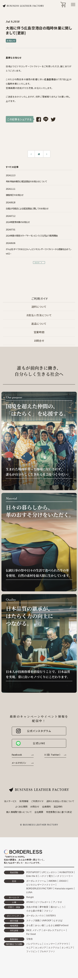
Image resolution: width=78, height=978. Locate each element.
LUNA (29, 892)
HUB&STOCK (66, 872)
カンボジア (40, 947)
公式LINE (39, 743)
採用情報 (23, 801)
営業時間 (39, 332)
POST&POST (33, 872)
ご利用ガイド (37, 801)
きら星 (29, 925)
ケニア (29, 947)
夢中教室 (44, 907)
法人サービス (10, 801)
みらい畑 (39, 925)
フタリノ (48, 911)
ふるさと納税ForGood (57, 925)
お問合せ (39, 340)
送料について (39, 306)
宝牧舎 (29, 939)
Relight (30, 897)
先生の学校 (31, 907)
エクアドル (53, 947)
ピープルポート (43, 902)
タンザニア (67, 947)
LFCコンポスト (49, 872)
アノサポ (57, 902)
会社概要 (38, 811)
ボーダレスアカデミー (54, 930)
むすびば (58, 920)
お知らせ (11, 40)
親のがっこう (57, 907)
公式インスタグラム (39, 731)
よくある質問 (21, 806)
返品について (39, 323)
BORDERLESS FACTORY (39, 888)
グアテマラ (62, 944)
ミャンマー (49, 944)
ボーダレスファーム (36, 881)
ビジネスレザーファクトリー (40, 885)
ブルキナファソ (47, 951)
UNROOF (46, 920)
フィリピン (31, 951)
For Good (31, 934)
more (37, 262)
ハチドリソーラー (64, 876)
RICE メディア (33, 930)
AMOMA (52, 881)
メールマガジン (19, 762)
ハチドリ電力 (46, 876)
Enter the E (32, 876)
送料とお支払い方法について (60, 801)
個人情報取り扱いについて (18, 811)
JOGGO (63, 881)
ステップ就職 (33, 920)
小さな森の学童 (34, 911)
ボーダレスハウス (35, 915)
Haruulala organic (64, 888)
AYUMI (29, 902)
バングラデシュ (34, 944)
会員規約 (46, 806)
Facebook (17, 754)
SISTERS (51, 915)
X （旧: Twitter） (52, 754)
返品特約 (58, 806)
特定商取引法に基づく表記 (59, 811)
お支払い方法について (39, 315)
